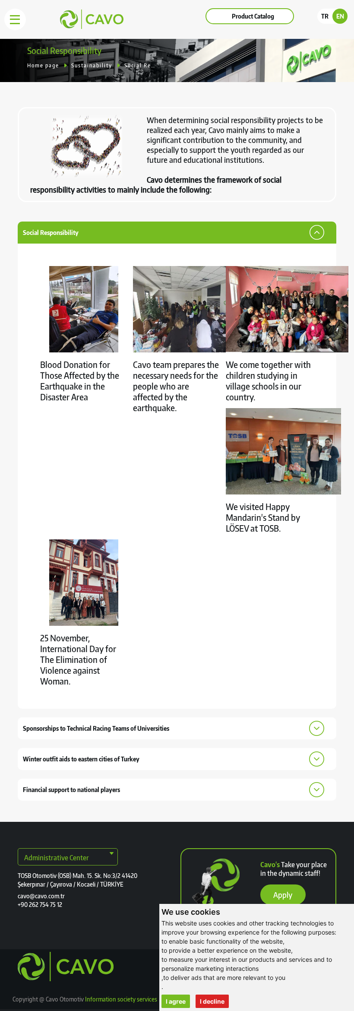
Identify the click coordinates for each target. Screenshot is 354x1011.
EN (340, 16)
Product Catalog (253, 16)
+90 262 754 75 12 (40, 904)
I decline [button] (212, 1001)
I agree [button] (176, 1001)
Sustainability (91, 65)
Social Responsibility (139, 65)
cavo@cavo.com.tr (41, 896)
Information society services (121, 999)
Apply (282, 895)
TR (325, 16)
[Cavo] (72, 27)
